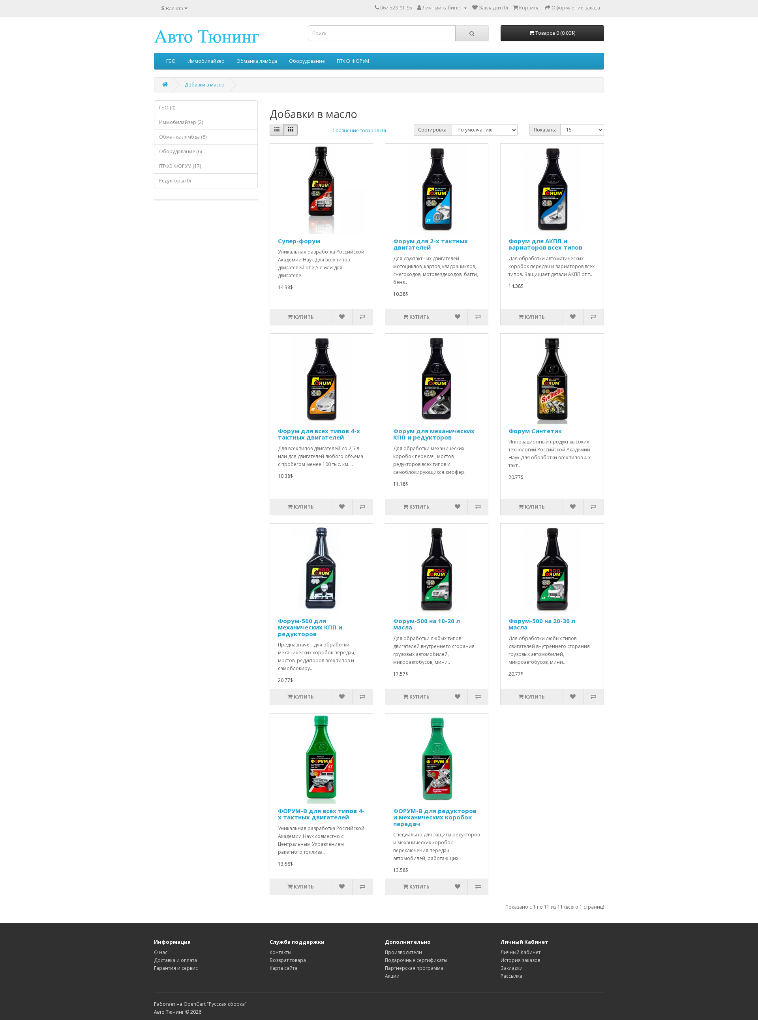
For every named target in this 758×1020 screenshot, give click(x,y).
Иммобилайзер (206, 61)
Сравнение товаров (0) (359, 130)
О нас (160, 952)
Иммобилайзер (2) (181, 122)
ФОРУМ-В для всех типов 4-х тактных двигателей (321, 814)
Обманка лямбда (256, 61)
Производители (403, 952)
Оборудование (307, 61)
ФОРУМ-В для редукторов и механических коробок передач (435, 817)
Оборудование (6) (180, 151)
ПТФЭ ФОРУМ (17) (180, 166)
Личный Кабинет (520, 952)
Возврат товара (288, 960)
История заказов (520, 960)
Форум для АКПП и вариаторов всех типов (545, 244)
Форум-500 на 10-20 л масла (426, 624)
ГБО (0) (167, 107)
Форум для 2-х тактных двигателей (430, 244)
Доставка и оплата (175, 960)
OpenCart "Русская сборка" (215, 1004)
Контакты (280, 952)
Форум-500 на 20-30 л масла (541, 624)
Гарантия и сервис (176, 968)
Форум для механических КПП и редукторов (434, 434)
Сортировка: (433, 129)
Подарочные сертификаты (416, 960)
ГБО (171, 61)
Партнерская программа (414, 968)
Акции (392, 976)
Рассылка (511, 976)
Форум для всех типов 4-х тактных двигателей (319, 434)
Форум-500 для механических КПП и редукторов (310, 627)
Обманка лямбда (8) (182, 136)
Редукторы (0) (175, 180)
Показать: (545, 129)
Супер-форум (299, 241)
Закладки (512, 968)
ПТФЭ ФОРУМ (353, 61)
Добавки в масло (205, 84)
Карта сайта (283, 968)
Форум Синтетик (535, 431)
